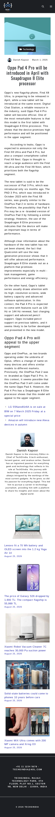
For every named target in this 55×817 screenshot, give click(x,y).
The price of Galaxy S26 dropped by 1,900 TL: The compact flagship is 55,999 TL (26, 600)
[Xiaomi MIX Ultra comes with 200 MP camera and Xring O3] (28, 734)
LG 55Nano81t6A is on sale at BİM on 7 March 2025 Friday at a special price (24, 411)
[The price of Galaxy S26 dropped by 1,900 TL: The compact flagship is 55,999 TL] (28, 590)
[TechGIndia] (8, 6)
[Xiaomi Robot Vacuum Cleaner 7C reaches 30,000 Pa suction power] (28, 640)
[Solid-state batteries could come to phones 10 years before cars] (28, 687)
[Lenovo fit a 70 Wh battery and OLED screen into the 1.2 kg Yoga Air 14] (28, 539)
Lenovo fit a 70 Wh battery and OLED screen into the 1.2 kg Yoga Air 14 (25, 549)
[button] (43, 6)
